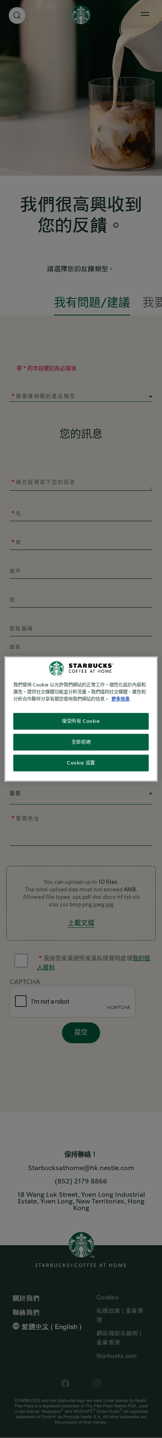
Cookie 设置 (81, 763)
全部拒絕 (81, 742)
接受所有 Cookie (81, 721)
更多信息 (120, 699)
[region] (81, 719)
